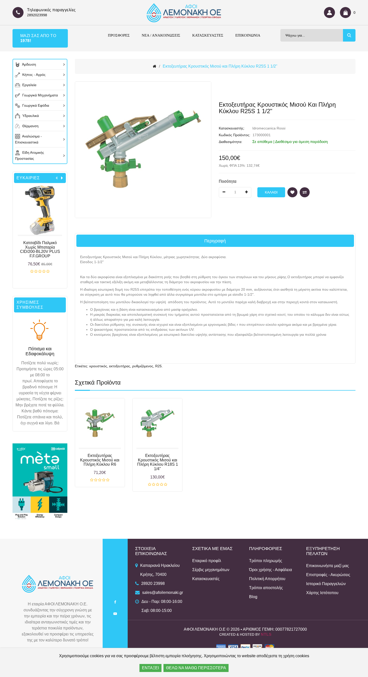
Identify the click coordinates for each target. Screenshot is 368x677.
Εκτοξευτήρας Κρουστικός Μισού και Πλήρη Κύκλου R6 (99, 459)
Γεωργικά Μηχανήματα (39, 95)
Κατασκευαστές (206, 579)
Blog (253, 597)
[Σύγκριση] (305, 192)
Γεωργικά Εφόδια (35, 105)
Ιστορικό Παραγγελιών (326, 584)
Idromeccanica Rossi (268, 128)
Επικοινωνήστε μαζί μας (327, 566)
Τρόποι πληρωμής (265, 561)
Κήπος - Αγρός (33, 75)
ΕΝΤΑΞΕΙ (150, 668)
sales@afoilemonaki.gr (162, 592)
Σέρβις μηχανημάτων (210, 570)
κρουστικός (98, 366)
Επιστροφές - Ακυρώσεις (328, 575)
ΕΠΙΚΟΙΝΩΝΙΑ (247, 35)
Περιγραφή (215, 240)
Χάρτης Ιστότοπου (322, 593)
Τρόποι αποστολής (266, 588)
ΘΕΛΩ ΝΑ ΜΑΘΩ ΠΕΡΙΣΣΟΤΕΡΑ (196, 668)
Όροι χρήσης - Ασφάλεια (270, 570)
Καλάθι (40, 272)
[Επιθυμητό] (292, 192)
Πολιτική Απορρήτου (267, 579)
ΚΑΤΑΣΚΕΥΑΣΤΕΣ (207, 35)
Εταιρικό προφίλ (206, 561)
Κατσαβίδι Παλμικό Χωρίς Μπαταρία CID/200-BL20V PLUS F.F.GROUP (40, 249)
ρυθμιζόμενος (142, 366)
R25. (159, 366)
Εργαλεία (28, 85)
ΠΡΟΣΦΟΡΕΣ (119, 35)
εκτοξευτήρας (119, 366)
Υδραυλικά (30, 116)
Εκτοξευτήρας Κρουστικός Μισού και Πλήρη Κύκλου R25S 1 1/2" (220, 66)
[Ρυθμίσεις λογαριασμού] (330, 13)
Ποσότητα (227, 181)
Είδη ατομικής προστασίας (29, 155)
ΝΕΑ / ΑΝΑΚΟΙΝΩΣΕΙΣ (161, 35)
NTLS (266, 634)
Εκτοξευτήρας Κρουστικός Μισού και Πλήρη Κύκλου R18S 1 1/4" (157, 462)
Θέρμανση (30, 126)
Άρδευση (28, 64)
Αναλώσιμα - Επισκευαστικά (28, 139)
